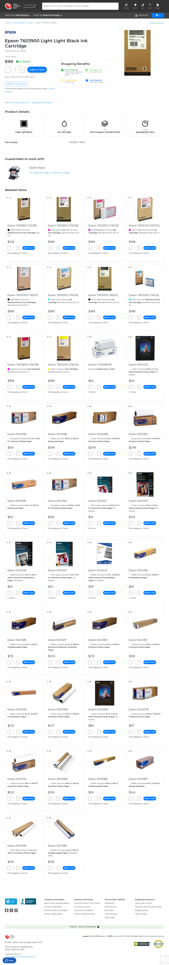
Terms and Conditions (83, 910)
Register (8, 92)
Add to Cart (37, 69)
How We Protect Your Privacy (87, 903)
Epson (30, 23)
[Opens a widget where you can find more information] (9, 961)
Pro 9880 (65, 173)
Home (8, 23)
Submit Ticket (141, 914)
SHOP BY (16, 15)
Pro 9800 (54, 173)
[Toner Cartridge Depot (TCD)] (12, 6)
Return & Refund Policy (84, 914)
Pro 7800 (34, 173)
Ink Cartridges (19, 23)
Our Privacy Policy (82, 907)
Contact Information (53, 907)
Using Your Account (143, 903)
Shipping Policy (141, 910)
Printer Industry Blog (53, 914)
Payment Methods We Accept (148, 907)
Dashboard (109, 903)
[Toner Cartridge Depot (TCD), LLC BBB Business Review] (28, 901)
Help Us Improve (156, 23)
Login (49, 89)
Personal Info (110, 907)
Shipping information (42, 102)
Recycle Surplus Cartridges (55, 910)
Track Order (110, 917)
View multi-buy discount (17, 102)
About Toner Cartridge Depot (56, 903)
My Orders (109, 910)
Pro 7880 (44, 173)
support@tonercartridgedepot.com (20, 957)
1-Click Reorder (111, 914)
